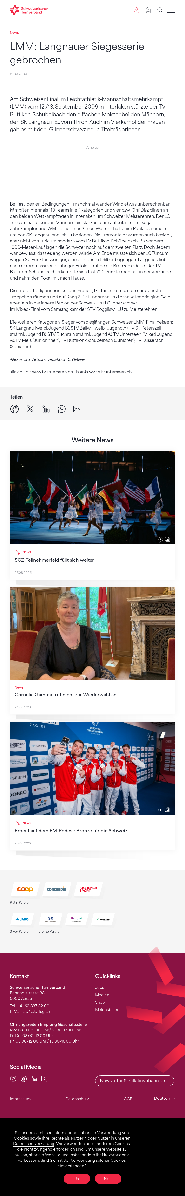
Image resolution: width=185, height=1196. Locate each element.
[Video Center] (44, 1078)
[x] (30, 408)
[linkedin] (46, 408)
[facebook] (14, 408)
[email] (77, 408)
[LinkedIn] (34, 1078)
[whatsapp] (61, 408)
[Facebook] (23, 1078)
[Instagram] (13, 1078)
